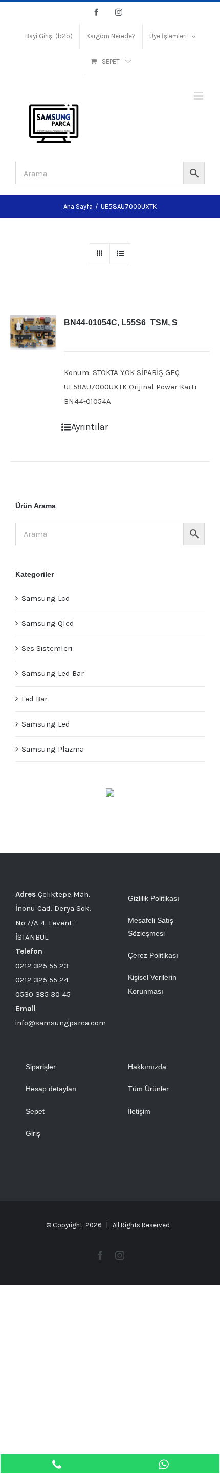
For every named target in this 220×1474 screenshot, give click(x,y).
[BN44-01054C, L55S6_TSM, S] (33, 332)
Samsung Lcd (45, 598)
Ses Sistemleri (46, 648)
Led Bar (34, 699)
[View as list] (120, 254)
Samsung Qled (47, 623)
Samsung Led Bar (52, 673)
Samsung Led (45, 724)
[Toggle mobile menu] (199, 95)
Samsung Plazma (52, 749)
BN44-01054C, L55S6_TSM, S (121, 322)
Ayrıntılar (89, 426)
